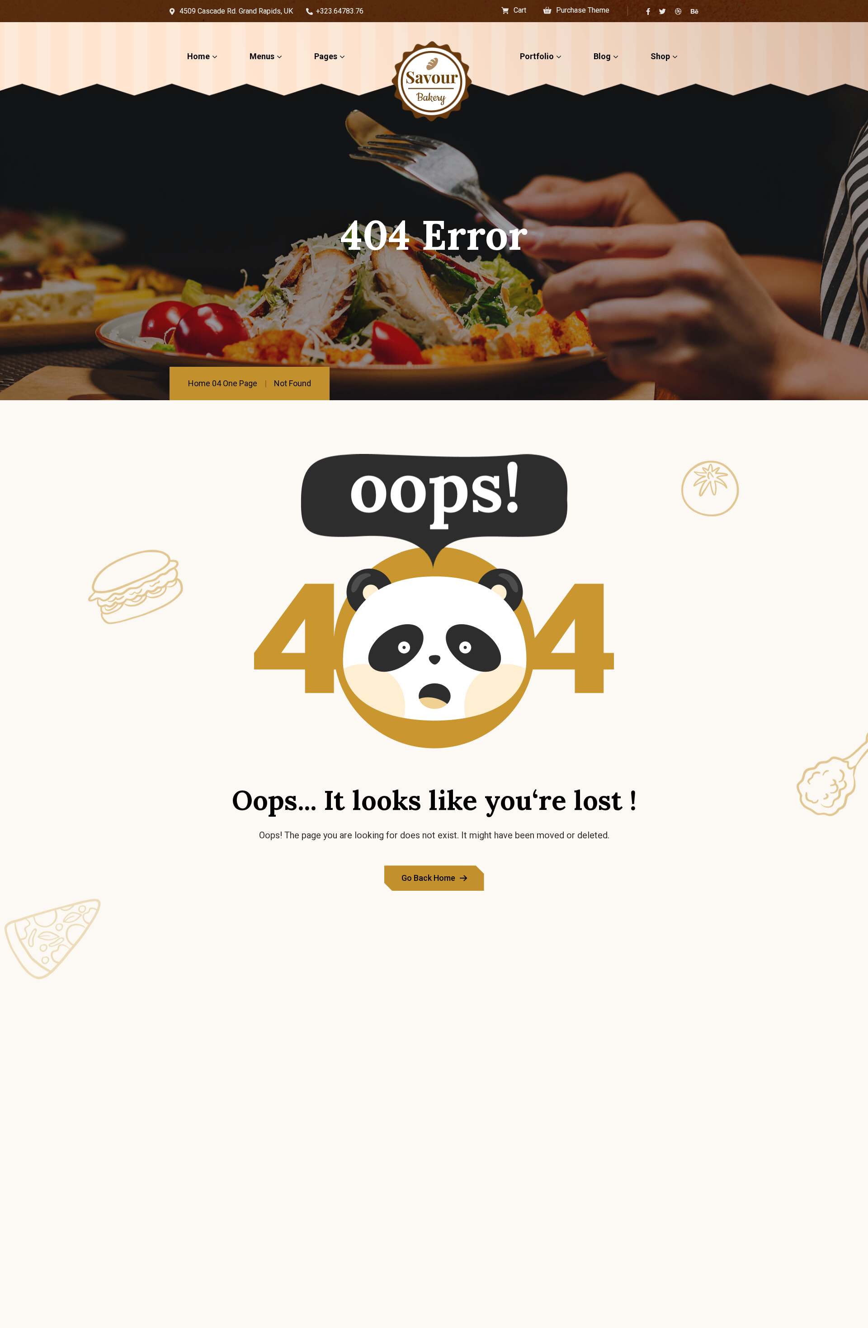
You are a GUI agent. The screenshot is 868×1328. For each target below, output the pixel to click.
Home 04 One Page (222, 383)
